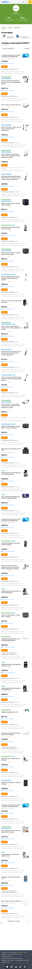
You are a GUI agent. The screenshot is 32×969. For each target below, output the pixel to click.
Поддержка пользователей (8, 960)
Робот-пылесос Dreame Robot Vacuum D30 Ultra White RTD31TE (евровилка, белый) (11, 155)
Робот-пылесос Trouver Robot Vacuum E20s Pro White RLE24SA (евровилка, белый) (10, 405)
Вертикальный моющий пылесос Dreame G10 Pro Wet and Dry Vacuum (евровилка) (11, 353)
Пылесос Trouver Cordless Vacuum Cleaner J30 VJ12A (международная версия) (11, 378)
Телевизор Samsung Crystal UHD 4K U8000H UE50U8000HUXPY (10, 805)
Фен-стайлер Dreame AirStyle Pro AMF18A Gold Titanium (11, 831)
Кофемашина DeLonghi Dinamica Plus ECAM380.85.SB (11, 591)
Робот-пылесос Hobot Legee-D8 (10, 104)
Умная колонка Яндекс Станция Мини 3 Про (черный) (10, 253)
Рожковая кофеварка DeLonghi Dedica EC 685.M (10, 227)
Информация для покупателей (22, 960)
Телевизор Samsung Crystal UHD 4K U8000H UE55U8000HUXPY (10, 519)
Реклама (20, 952)
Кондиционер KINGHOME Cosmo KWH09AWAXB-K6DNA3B (10, 639)
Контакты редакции (12, 952)
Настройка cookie (6, 962)
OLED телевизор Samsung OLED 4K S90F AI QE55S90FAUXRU (10, 497)
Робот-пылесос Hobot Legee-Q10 (11, 901)
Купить (4, 66)
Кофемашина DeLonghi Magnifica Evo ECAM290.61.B (11, 688)
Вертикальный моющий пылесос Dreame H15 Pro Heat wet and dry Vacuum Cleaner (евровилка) (11, 177)
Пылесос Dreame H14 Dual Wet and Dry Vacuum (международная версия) (11, 82)
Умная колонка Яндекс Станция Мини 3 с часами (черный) (10, 427)
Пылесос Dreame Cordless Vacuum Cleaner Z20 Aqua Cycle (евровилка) (11, 128)
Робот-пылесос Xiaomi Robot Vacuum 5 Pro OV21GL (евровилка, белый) (11, 327)
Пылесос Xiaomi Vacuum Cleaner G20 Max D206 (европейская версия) (10, 278)
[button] (29, 37)
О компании (4, 952)
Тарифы (25, 952)
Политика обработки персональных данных (12, 958)
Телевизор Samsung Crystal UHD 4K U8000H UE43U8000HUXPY (10, 55)
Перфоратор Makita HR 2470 (9, 712)
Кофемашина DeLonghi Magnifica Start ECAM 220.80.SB (11, 473)
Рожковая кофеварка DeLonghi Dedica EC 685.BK (10, 543)
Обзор (13, 225)
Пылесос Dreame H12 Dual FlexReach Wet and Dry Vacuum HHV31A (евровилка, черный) (10, 567)
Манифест (4, 954)
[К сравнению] (29, 54)
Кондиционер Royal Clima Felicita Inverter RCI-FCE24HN (11, 733)
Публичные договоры (7, 956)
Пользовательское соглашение (14, 954)
